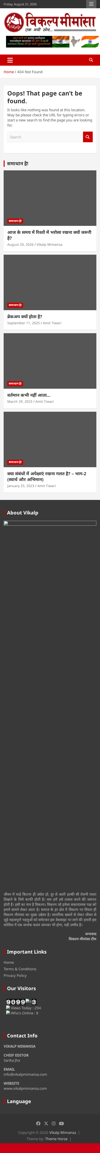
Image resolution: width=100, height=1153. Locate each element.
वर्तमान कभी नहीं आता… (28, 395)
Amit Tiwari (52, 323)
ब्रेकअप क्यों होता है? (24, 316)
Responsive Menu (91, 4)
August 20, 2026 (20, 244)
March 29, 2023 (19, 401)
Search (88, 137)
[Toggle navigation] (10, 60)
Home (9, 962)
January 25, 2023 (20, 485)
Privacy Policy (15, 975)
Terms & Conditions (20, 968)
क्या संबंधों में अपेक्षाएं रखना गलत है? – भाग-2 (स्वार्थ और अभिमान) (46, 476)
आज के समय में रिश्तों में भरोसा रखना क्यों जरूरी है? (49, 235)
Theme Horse (56, 1138)
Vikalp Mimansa (49, 244)
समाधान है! (17, 163)
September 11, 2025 (23, 323)
